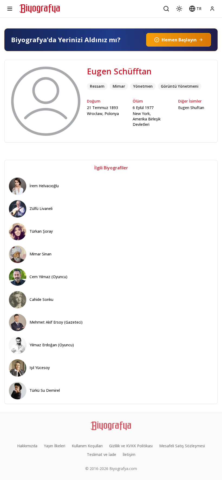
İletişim (129, 454)
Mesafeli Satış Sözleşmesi (182, 445)
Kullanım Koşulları (87, 445)
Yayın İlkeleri (54, 445)
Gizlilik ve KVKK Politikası (131, 445)
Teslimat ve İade (101, 454)
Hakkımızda (27, 445)
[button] (195, 8)
